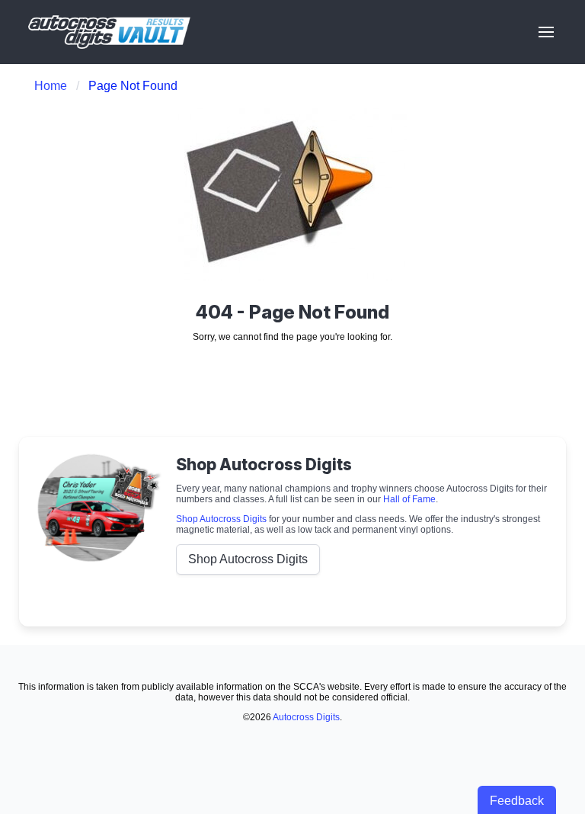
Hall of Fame (409, 499)
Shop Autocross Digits (221, 519)
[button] (546, 32)
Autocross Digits (306, 717)
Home (50, 85)
